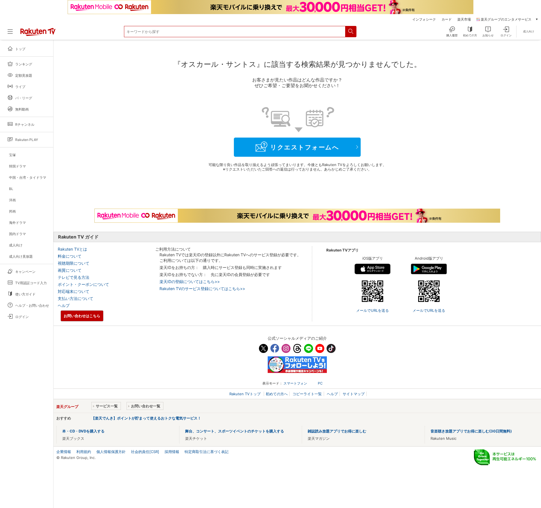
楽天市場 (464, 19)
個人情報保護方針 (111, 451)
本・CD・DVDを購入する (83, 431)
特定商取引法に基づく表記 (207, 451)
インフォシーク (424, 19)
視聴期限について (73, 263)
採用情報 (172, 451)
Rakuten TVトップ (245, 394)
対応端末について (73, 291)
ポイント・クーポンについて (83, 284)
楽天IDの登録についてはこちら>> (189, 281)
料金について (69, 256)
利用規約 (83, 451)
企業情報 (63, 451)
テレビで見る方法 (73, 277)
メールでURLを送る (372, 310)
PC (320, 383)
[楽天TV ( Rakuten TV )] (38, 34)
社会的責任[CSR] (145, 451)
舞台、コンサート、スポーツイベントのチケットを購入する (234, 431)
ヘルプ (64, 305)
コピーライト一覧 (307, 394)
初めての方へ (277, 394)
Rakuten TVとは (72, 249)
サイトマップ (354, 394)
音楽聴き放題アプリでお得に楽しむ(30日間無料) (471, 431)
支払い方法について (75, 298)
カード (447, 19)
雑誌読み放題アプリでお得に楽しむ (337, 431)
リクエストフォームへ (304, 147)
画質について (69, 270)
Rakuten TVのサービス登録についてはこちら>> (202, 288)
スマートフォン (295, 383)
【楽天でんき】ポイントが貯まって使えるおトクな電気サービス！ (146, 418)
